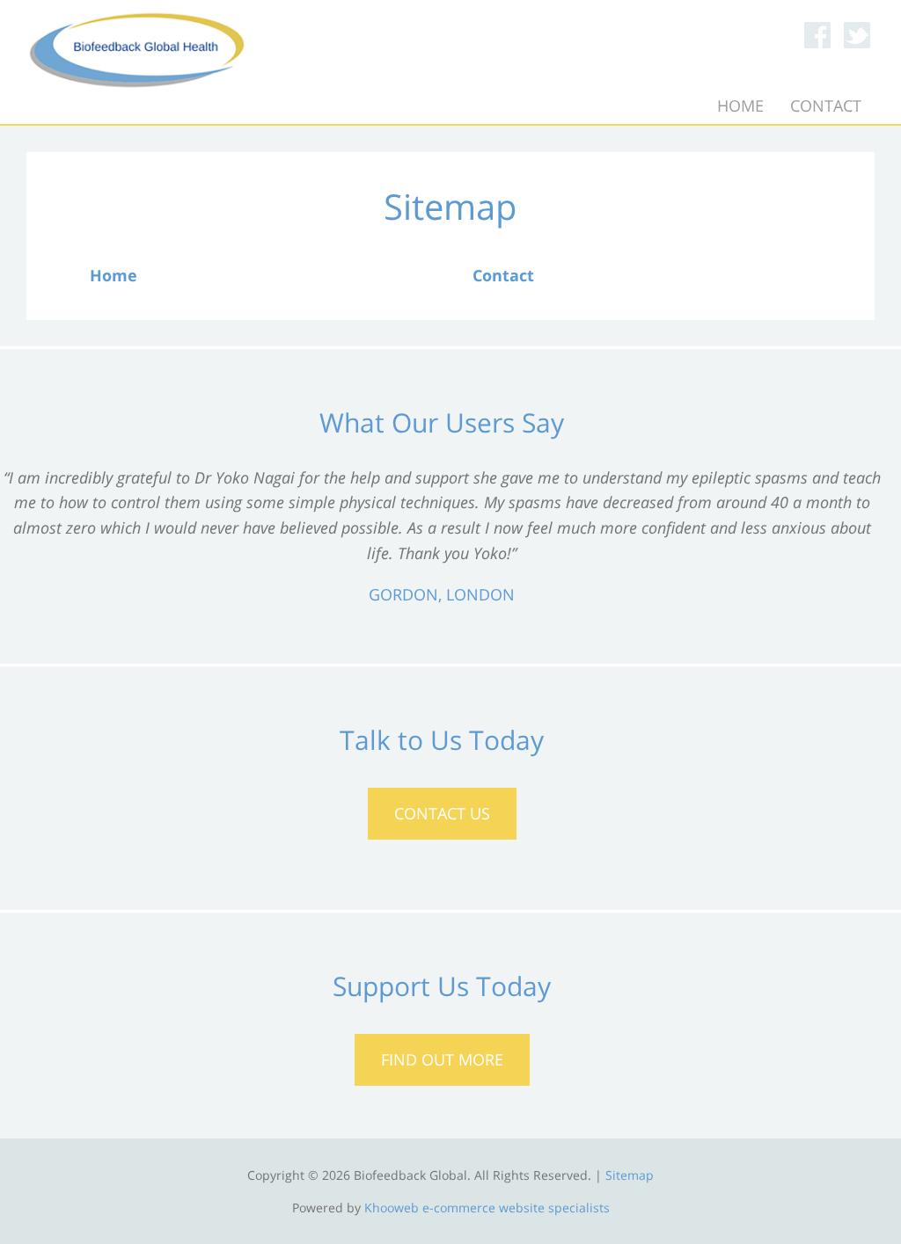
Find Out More (442, 1059)
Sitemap (629, 1175)
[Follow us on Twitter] (857, 35)
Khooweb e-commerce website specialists (487, 1207)
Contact (825, 105)
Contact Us (442, 813)
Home (740, 105)
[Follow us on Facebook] (817, 35)
